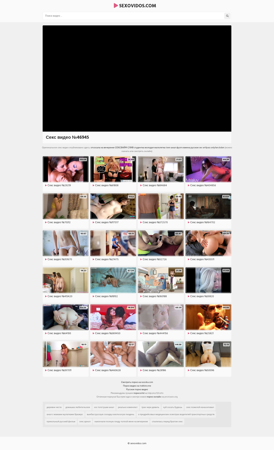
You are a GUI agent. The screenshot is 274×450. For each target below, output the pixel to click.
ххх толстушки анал (104, 407)
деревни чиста (54, 407)
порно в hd (139, 393)
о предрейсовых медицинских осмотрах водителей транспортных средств (176, 414)
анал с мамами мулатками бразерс (65, 414)
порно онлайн (154, 397)
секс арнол (85, 421)
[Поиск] (227, 16)
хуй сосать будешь (172, 407)
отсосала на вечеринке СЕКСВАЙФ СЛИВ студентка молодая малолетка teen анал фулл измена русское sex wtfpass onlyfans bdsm (157, 147)
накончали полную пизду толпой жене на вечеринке (121, 421)
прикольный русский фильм (61, 421)
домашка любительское (77, 407)
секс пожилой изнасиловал (200, 407)
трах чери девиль (150, 407)
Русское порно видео (137, 389)
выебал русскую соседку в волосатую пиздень (110, 414)
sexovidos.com (137, 6)
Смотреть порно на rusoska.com (137, 382)
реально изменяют (127, 407)
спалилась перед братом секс (167, 421)
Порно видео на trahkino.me (137, 386)
